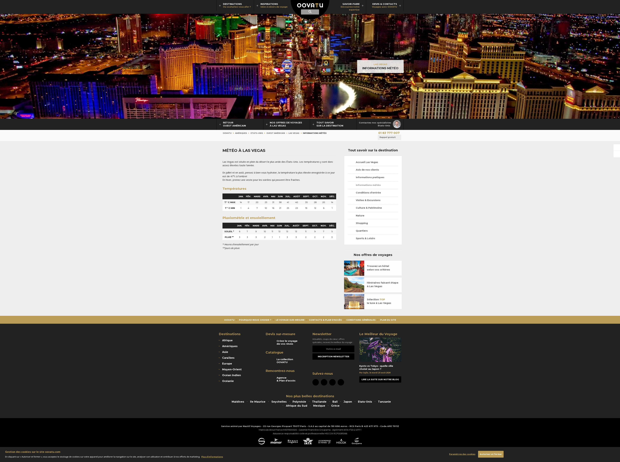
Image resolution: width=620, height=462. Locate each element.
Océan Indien (231, 375)
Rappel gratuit (388, 137)
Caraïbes (228, 357)
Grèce (335, 405)
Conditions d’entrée (368, 192)
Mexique (319, 405)
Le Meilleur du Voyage (378, 334)
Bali (335, 401)
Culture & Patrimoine (368, 207)
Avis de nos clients (367, 169)
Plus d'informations (212, 456)
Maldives (238, 401)
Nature (359, 215)
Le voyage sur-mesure (290, 320)
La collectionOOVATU (285, 361)
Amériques (241, 133)
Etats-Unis (257, 133)
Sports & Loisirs (365, 238)
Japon (348, 401)
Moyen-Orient (232, 369)
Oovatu (227, 133)
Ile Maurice (257, 401)
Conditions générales (361, 320)
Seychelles (279, 401)
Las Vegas (380, 64)
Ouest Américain (275, 133)
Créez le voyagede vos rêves (287, 342)
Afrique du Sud (296, 405)
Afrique (227, 340)
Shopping (361, 223)
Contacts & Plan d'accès (325, 320)
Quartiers (361, 230)
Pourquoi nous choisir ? (255, 320)
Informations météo (368, 185)
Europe (227, 363)
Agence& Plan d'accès (286, 379)
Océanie (228, 381)
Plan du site (388, 320)
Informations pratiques (369, 177)
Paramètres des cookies (462, 454)
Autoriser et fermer (491, 454)
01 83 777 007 (389, 133)
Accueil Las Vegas (366, 162)
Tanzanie (384, 401)
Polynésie (299, 401)
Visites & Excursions (367, 200)
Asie (225, 352)
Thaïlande (319, 401)
